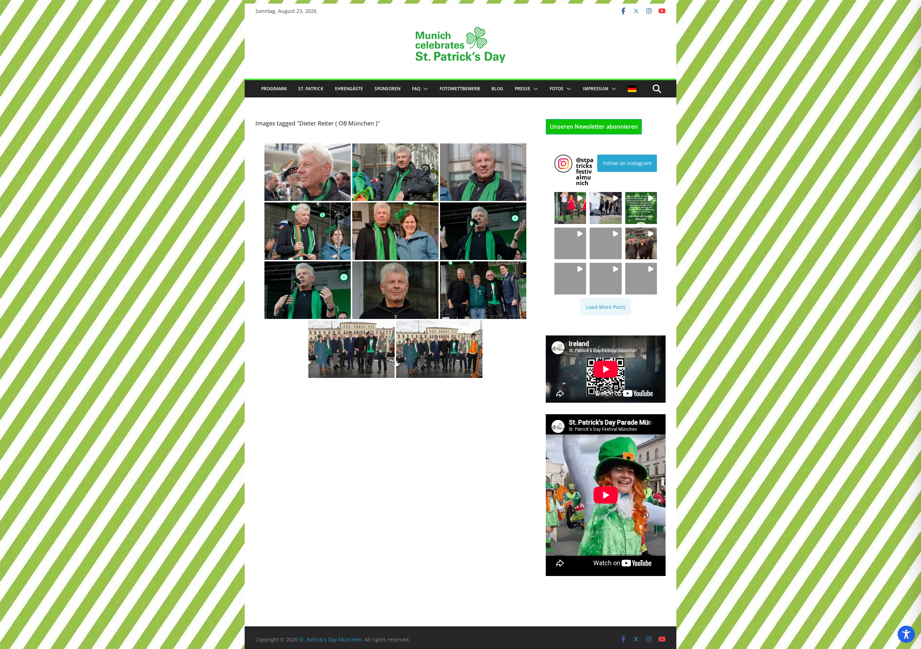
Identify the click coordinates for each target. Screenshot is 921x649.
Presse (522, 89)
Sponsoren (387, 89)
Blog (497, 89)
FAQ (416, 89)
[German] (632, 88)
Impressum (595, 89)
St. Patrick (310, 89)
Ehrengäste (349, 89)
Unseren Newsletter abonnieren (594, 127)
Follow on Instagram (627, 163)
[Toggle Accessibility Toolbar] (906, 634)
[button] (424, 88)
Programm (274, 89)
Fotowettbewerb (460, 89)
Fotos (556, 89)
